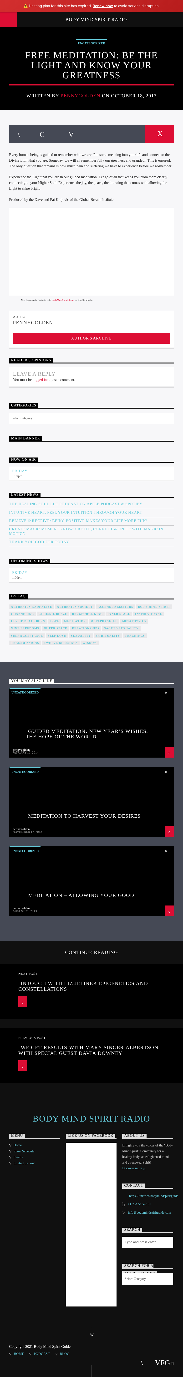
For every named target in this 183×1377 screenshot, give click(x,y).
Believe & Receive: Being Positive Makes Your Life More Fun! (78, 521)
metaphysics (134, 621)
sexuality (81, 635)
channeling (22, 614)
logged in (40, 380)
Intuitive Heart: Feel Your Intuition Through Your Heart (75, 512)
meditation (75, 621)
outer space (55, 628)
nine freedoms (25, 628)
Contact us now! (25, 1163)
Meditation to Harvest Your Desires (84, 816)
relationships (85, 628)
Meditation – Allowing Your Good (81, 895)
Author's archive (91, 338)
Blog (65, 1354)
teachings (135, 635)
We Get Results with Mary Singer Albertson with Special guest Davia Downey (88, 1050)
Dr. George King (87, 614)
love (55, 621)
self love (57, 635)
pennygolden (80, 95)
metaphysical (104, 621)
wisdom (89, 643)
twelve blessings (61, 643)
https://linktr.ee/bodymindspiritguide (153, 1196)
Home (18, 1145)
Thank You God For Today (39, 542)
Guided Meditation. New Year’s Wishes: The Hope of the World (87, 734)
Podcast (42, 1354)
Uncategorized (91, 43)
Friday (20, 471)
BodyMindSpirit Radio (63, 300)
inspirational (148, 614)
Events (18, 1157)
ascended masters (115, 606)
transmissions (25, 643)
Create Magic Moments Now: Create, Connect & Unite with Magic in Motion (86, 531)
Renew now (103, 6)
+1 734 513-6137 (139, 1204)
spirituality (108, 635)
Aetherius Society (75, 606)
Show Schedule (24, 1151)
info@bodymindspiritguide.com (149, 1212)
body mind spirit (154, 606)
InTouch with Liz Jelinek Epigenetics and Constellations (83, 986)
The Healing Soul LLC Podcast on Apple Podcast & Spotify (75, 504)
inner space (118, 614)
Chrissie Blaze (53, 614)
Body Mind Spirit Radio (96, 19)
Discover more (132, 1168)
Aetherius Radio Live (31, 606)
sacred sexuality (121, 628)
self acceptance (27, 635)
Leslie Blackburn (28, 621)
